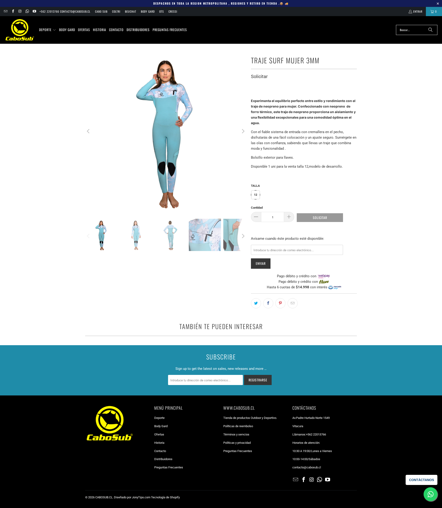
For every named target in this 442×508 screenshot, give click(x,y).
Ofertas (159, 434)
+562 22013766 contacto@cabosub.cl (65, 11)
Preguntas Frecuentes (168, 467)
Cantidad (257, 207)
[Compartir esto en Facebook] (268, 303)
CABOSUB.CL (104, 497)
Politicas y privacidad (237, 442)
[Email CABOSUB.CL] (5, 11)
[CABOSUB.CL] (20, 29)
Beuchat (130, 11)
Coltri (116, 11)
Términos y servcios (236, 434)
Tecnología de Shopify (165, 497)
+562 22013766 (316, 434)
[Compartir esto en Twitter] (256, 303)
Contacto (160, 451)
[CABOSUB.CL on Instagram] (20, 11)
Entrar (417, 11)
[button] (47, 30)
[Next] (243, 131)
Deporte (159, 418)
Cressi (173, 11)
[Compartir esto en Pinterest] (280, 303)
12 (255, 194)
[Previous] (88, 131)
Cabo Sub (101, 11)
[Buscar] (430, 30)
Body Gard (148, 11)
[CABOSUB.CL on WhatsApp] (27, 11)
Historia (159, 442)
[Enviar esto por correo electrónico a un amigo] (293, 303)
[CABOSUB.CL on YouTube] (34, 11)
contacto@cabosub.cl (306, 467)
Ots (161, 11)
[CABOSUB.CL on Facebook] (13, 11)
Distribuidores (163, 459)
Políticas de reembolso (238, 426)
